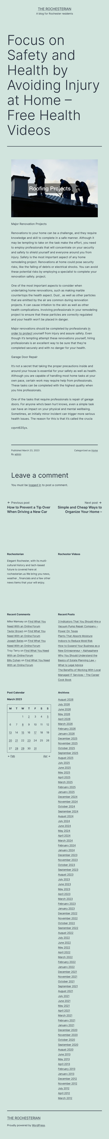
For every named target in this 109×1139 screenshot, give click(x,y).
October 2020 (66, 1039)
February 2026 (67, 728)
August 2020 (65, 1049)
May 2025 (64, 772)
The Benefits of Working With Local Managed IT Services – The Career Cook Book (79, 674)
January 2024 (66, 850)
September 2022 (68, 927)
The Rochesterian (54, 9)
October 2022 (66, 923)
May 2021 (64, 1005)
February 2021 (66, 1020)
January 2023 (66, 908)
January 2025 (66, 791)
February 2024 (67, 845)
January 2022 (66, 966)
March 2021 (65, 1015)
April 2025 (64, 777)
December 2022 (67, 913)
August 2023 (65, 874)
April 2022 (64, 952)
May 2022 (64, 947)
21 (16, 740)
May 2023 (64, 889)
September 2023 (68, 869)
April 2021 (64, 1010)
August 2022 (65, 932)
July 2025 (64, 762)
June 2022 (64, 942)
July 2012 (63, 1088)
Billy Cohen (14, 660)
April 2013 (64, 1064)
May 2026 (64, 714)
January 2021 (66, 1025)
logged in (35, 485)
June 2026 (64, 709)
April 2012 (64, 1093)
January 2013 (66, 1073)
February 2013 (66, 1068)
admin (18, 454)
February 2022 (67, 961)
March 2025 (65, 782)
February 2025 (67, 787)
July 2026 (64, 704)
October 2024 (66, 806)
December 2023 (67, 855)
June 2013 (64, 1054)
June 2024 (64, 825)
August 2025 (65, 757)
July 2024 (64, 821)
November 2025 (68, 743)
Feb (13, 756)
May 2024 (64, 830)
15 (22, 732)
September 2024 (68, 811)
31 (35, 748)
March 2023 (65, 898)
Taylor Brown (15, 631)
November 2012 (67, 1083)
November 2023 (68, 859)
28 (16, 748)
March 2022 (65, 957)
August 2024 (66, 816)
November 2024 (68, 801)
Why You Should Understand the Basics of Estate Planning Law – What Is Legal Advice (77, 660)
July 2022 (64, 937)
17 (35, 732)
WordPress (38, 1125)
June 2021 (64, 1000)
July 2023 (64, 879)
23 (29, 740)
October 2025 (66, 748)
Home (94, 450)
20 (10, 740)
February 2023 (67, 903)
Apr (45, 756)
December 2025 (67, 738)
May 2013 (64, 1059)
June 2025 (64, 767)
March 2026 (65, 723)
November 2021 (67, 976)
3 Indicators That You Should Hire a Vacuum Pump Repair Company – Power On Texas (79, 626)
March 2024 (65, 840)
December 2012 (67, 1078)
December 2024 (67, 796)
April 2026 (64, 718)
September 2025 (68, 752)
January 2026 (66, 733)
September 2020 (68, 1044)
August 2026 (65, 699)
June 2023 (64, 884)
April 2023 (64, 893)
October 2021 (66, 981)
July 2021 (63, 996)
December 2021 (67, 971)
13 (10, 732)
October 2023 (66, 864)
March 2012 (65, 1098)
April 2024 (64, 835)
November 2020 (68, 1034)
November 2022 (68, 918)
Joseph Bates (15, 640)
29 (22, 748)
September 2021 (68, 986)
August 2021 (65, 991)
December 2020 (67, 1030)
